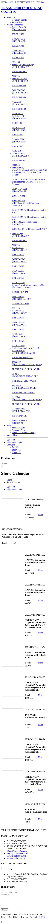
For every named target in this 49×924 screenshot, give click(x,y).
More (40, 514)
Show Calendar (18, 428)
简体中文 (16, 452)
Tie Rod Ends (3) (19, 78)
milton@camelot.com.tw (17, 853)
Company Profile (19, 20)
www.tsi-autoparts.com (16, 856)
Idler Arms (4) (18, 167)
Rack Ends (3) (18, 116)
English (15, 447)
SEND (4, 910)
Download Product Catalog (24, 432)
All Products (17, 423)
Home (9, 480)
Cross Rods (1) (18, 153)
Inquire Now (12, 435)
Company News (19, 430)
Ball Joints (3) (18, 247)
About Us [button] (11, 17)
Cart (11, 440)
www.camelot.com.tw (16, 858)
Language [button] (11, 445)
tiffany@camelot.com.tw (17, 851)
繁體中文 (16, 450)
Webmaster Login (14, 442)
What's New (17, 22)
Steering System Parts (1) (23, 64)
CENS (42, 917)
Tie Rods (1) (17, 233)
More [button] (9, 425)
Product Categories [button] (15, 25)
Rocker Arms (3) (19, 27)
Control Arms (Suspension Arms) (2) (28, 285)
